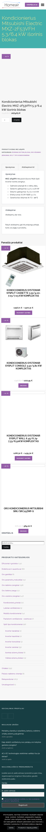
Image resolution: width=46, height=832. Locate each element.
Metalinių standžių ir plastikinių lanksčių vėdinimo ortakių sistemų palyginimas (21, 732)
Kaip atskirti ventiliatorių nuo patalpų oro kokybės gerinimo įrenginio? (21, 743)
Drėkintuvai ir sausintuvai (11, 569)
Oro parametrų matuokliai (12, 580)
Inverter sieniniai (11, 647)
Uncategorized (8, 685)
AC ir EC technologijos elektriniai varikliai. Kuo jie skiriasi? (21, 755)
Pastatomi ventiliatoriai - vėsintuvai (17, 619)
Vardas (4, 783)
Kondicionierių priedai (12, 603)
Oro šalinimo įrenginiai (10, 585)
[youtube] (11, 716)
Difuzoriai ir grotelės (10, 563)
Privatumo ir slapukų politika (27, 828)
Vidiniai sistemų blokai (14, 658)
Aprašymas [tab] (10, 167)
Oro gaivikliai (7, 574)
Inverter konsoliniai (12, 642)
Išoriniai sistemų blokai (21, 152)
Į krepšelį (17, 120)
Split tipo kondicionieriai (19, 155)
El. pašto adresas (8, 791)
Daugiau (23, 385)
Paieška (6, 547)
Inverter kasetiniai (12, 636)
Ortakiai (5, 668)
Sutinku (11, 828)
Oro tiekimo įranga (9, 591)
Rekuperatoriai (7, 679)
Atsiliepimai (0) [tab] (28, 167)
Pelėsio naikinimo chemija (12, 674)
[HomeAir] (11, 5)
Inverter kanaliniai (12, 631)
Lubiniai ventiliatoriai (12, 608)
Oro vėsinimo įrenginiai (11, 596)
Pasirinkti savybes (23, 313)
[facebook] (4, 716)
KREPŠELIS (32, 5)
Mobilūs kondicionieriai (12, 613)
